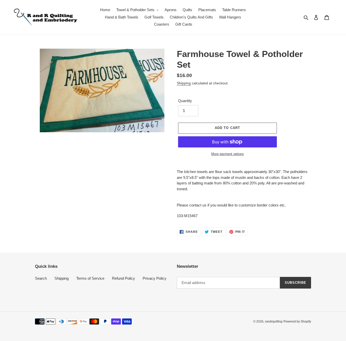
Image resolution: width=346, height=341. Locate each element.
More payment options (227, 154)
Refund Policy (123, 278)
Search (41, 278)
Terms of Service (90, 278)
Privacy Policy (154, 278)
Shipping (184, 83)
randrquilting (273, 321)
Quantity (185, 101)
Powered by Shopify (297, 321)
